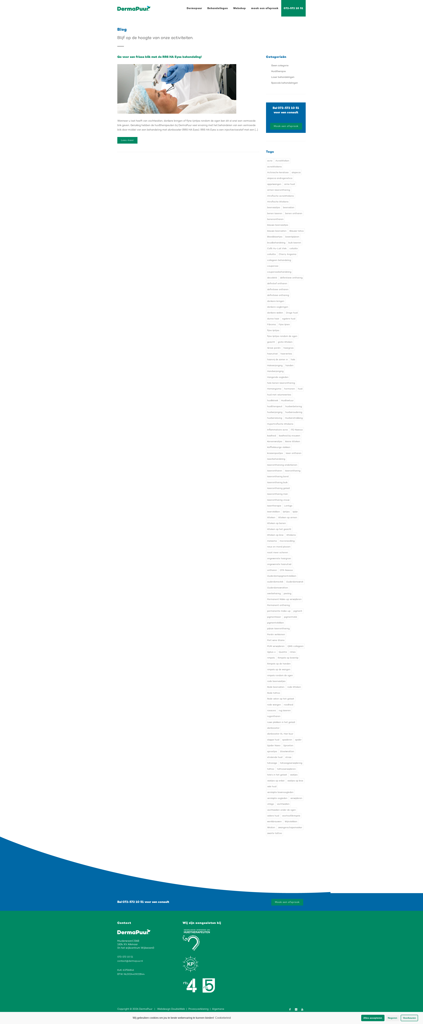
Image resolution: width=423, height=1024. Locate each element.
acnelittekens (274, 166)
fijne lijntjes (273, 330)
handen (289, 365)
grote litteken (285, 342)
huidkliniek (272, 400)
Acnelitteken (282, 160)
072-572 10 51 (293, 8)
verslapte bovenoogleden (280, 792)
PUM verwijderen (276, 646)
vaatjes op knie (295, 780)
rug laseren (285, 710)
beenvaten (288, 207)
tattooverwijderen (286, 769)
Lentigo (288, 505)
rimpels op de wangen (278, 669)
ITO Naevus (297, 429)
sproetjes (272, 751)
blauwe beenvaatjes (277, 225)
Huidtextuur (287, 400)
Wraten (271, 827)
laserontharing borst (278, 476)
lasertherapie (274, 505)
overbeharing (274, 593)
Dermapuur (194, 8)
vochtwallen (283, 804)
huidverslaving (274, 418)
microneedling (287, 541)
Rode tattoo (273, 693)
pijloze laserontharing (278, 628)
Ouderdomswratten (277, 587)
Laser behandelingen (282, 77)
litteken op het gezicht (279, 529)
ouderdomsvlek (275, 581)
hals (293, 359)
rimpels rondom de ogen (280, 675)
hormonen (289, 388)
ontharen (272, 570)
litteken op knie (275, 535)
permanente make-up (278, 611)
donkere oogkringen (277, 307)
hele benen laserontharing (281, 383)
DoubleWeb (178, 1008)
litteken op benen (276, 523)
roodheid (288, 704)
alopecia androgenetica (279, 178)
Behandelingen (217, 8)
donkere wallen (275, 312)
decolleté (272, 277)
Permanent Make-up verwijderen (284, 599)
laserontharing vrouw (278, 500)
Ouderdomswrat (294, 581)
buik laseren (294, 242)
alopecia (296, 172)
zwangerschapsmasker (290, 827)
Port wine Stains (276, 640)
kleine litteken (292, 441)
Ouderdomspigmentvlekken (281, 576)
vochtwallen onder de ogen (281, 810)
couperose (272, 266)
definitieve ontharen (277, 289)
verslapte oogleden (277, 798)
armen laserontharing (278, 190)
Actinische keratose (278, 172)
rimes (293, 652)
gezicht (271, 342)
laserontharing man (277, 494)
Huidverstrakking (294, 418)
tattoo (270, 769)
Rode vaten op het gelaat (280, 698)
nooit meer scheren (277, 552)
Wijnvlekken (291, 821)
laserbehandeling (276, 459)
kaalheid (271, 435)
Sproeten (288, 745)
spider (298, 739)
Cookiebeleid (223, 1017)
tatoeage (272, 763)
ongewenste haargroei (279, 558)
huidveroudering (293, 412)
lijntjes (286, 511)
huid (300, 388)
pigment (297, 611)
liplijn (295, 511)
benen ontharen (293, 213)
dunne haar (273, 318)
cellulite (293, 248)
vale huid (271, 786)
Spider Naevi (273, 745)
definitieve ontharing (278, 295)
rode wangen (274, 704)
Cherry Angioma (287, 254)
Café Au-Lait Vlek (277, 248)
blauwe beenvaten (277, 231)
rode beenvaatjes (276, 681)
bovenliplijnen (292, 236)
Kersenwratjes (274, 441)
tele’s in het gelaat (277, 774)
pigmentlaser (274, 617)
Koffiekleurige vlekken (278, 447)
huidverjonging (274, 412)
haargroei (289, 348)
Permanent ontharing (278, 605)
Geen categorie (279, 65)
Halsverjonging (275, 365)
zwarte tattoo (274, 833)
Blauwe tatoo (296, 231)
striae (288, 757)
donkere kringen (275, 301)
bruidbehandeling (276, 242)
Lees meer (127, 140)
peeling (287, 593)
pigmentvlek (290, 617)
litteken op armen (287, 517)
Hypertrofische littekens (280, 424)
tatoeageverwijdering (291, 763)
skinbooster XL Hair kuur (280, 734)
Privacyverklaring (198, 1008)
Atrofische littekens (277, 201)
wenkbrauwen (274, 821)
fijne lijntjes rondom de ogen (282, 336)
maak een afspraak (264, 8)
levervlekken (273, 511)
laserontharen (274, 470)
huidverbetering (293, 406)
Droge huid (292, 312)
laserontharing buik (277, 482)
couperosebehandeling (279, 272)
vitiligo (270, 804)
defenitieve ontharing (291, 277)
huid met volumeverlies (279, 394)
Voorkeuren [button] (409, 1018)
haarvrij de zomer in (277, 359)
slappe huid (273, 739)
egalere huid (288, 318)
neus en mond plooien (278, 546)
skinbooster (273, 728)
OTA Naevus (286, 570)
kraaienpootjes (275, 453)
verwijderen (296, 798)
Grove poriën (274, 348)
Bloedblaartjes (274, 236)
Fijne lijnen (284, 324)
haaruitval (272, 353)
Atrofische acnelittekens (280, 196)
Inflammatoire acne (277, 429)
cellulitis (271, 254)
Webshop (239, 8)
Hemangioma (274, 388)
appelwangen (274, 184)
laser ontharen (293, 453)
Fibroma (271, 324)
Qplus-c (271, 652)
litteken (271, 517)
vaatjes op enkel (275, 780)
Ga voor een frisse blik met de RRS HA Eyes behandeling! (159, 57)
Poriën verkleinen (276, 634)
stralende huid (274, 757)
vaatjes (294, 774)
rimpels (271, 658)
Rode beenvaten (275, 687)
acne (269, 160)
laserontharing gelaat (278, 488)
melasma (272, 541)
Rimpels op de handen (279, 663)
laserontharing (292, 470)
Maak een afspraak (286, 126)
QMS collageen (296, 646)
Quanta (283, 652)
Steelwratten (287, 751)
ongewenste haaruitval (279, 564)
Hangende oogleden (277, 377)
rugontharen (273, 716)
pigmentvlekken (275, 622)
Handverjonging (275, 371)
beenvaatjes (273, 207)
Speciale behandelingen (284, 82)
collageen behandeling (279, 260)
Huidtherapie (278, 71)
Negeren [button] (392, 1018)
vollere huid (273, 815)
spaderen (287, 739)
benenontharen (275, 219)
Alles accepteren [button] (372, 1018)
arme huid (289, 184)
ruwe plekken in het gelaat (281, 722)
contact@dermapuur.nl (130, 961)
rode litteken (294, 687)
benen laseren (274, 213)
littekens (291, 535)
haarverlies (286, 353)
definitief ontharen (277, 283)
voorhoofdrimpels (291, 815)
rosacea (271, 710)
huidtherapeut (274, 406)
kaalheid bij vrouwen (289, 435)
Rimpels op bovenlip (288, 658)
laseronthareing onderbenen (282, 465)
